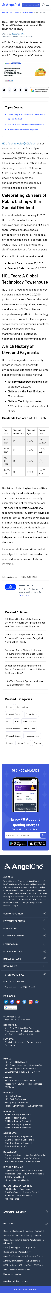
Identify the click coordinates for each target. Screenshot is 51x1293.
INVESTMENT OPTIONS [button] (14, 921)
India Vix (25, 1071)
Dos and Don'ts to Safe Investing (17, 1235)
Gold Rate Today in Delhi (15, 1117)
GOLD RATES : (9, 1111)
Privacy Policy (29, 1247)
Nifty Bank (20, 1062)
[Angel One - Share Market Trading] (11, 5)
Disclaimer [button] (9, 1223)
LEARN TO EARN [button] (10, 944)
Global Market (31, 714)
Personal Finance (13, 736)
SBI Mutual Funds (36, 1170)
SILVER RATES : (10, 1133)
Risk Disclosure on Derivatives (16, 1269)
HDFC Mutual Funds (33, 1173)
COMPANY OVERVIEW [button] (13, 913)
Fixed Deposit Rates (24, 1034)
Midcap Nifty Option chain (16, 1102)
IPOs (17, 721)
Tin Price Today (33, 1161)
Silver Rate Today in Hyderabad (18, 1136)
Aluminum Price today (36, 1155)
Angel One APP (11, 1028)
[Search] (43, 4)
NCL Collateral (32, 1260)
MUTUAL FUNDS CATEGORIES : (17, 1186)
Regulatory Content (33, 1231)
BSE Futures (10, 1087)
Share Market (23, 743)
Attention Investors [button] (14, 1212)
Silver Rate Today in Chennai (17, 1143)
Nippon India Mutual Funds (17, 1180)
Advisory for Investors (13, 1260)
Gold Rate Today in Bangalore (18, 1127)
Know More (24, 595)
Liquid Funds (24, 1189)
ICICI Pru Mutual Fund (14, 1177)
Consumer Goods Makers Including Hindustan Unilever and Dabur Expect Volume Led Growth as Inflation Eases (24, 653)
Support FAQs (29, 987)
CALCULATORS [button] (10, 928)
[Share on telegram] (4, 90)
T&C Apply (15, 1247)
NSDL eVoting (24, 1265)
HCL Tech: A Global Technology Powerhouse (26, 124)
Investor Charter (36, 1256)
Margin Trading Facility (30, 1031)
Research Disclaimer (12, 1231)
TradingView (10, 1045)
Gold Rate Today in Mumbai (17, 1114)
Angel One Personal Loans (14, 1256)
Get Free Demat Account (26, 1289)
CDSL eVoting (9, 1265)
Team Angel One (19, 34)
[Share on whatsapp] (9, 90)
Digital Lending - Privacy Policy (16, 1252)
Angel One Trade (26, 1028)
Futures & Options (13, 714)
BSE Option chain (36, 1105)
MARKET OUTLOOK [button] (12, 959)
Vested (38, 1042)
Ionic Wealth (25, 1019)
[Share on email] (26, 90)
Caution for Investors (12, 1274)
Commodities (22, 707)
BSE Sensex (28, 1068)
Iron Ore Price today (14, 1161)
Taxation (37, 743)
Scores (38, 1235)
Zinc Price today (12, 1158)
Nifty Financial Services (15, 1065)
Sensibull (8, 1042)
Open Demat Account (31, 5)
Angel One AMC (11, 1019)
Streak (30, 1042)
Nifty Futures (11, 1080)
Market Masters (29, 721)
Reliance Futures (34, 1083)
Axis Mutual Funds (13, 1173)
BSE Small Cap (11, 1071)
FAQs (5, 1247)
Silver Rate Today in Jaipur (17, 1146)
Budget (9, 707)
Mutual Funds (29, 728)
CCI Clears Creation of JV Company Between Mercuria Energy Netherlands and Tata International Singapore (25, 622)
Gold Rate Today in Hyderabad (18, 1124)
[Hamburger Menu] (47, 4)
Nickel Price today (31, 1158)
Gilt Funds (9, 1195)
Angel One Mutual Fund (15, 1170)
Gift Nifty (36, 1071)
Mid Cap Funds (23, 1195)
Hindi (8, 721)
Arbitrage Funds (30, 1192)
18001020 (12, 987)
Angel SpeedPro (11, 1031)
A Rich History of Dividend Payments (23, 129)
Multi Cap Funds (12, 1198)
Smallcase (19, 1042)
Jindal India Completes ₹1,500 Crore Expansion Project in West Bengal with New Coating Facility (25, 638)
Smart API (9, 1034)
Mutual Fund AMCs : (13, 1167)
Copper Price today (13, 1155)
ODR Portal (38, 1265)
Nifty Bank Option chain (15, 1099)
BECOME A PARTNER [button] (12, 951)
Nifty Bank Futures (28, 1080)
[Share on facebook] (20, 90)
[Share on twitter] (15, 90)
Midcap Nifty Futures (14, 1083)
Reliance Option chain (14, 1105)
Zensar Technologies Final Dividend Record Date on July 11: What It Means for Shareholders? (25, 669)
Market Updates (13, 728)
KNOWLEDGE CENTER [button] (13, 935)
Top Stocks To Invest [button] (14, 975)
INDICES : (7, 1058)
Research (10, 743)
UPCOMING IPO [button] (10, 966)
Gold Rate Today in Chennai (17, 1121)
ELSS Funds (10, 1189)
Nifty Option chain (13, 1096)
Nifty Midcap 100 (12, 1068)
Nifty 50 (8, 1062)
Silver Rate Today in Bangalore (18, 1139)
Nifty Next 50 (35, 1065)
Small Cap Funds (12, 1192)
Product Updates (32, 736)
